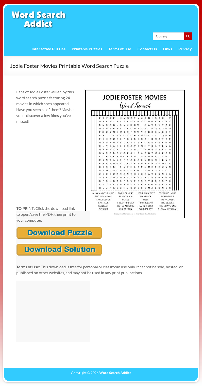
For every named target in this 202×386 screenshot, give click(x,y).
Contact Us (147, 48)
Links (167, 48)
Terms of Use (119, 48)
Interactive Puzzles (49, 48)
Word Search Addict (115, 373)
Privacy (185, 48)
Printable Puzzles (87, 48)
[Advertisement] (53, 241)
